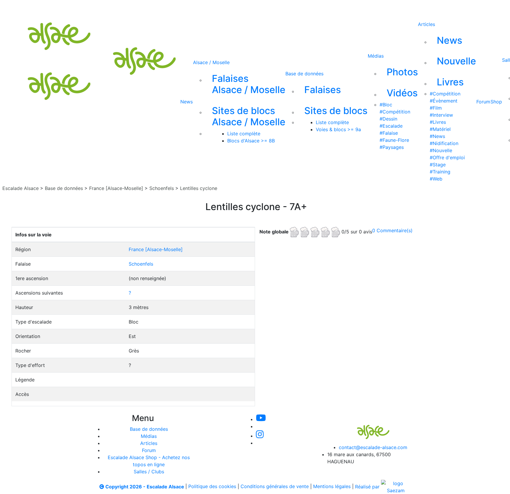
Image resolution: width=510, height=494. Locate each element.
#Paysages (392, 147)
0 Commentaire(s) (392, 230)
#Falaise (389, 133)
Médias (376, 56)
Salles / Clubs (149, 471)
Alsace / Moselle (211, 62)
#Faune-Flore (394, 140)
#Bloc (386, 105)
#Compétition (395, 112)
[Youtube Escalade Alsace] (202, 8)
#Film (436, 108)
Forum (483, 102)
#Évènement (443, 101)
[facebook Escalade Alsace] (261, 8)
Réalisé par (368, 487)
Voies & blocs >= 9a (338, 129)
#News (437, 136)
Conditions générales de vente (275, 487)
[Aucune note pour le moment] (315, 231)
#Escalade (391, 126)
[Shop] (281, 8)
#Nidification (444, 143)
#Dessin (388, 119)
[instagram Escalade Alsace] (242, 8)
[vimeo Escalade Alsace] (222, 8)
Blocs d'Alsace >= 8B (251, 141)
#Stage (438, 165)
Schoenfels (161, 188)
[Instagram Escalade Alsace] (260, 436)
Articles (426, 24)
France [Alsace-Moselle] (116, 188)
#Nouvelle (441, 150)
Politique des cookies (212, 487)
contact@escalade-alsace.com (373, 447)
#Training (440, 172)
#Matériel (440, 129)
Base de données (304, 74)
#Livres (438, 122)
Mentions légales (332, 487)
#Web (436, 179)
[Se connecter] (298, 8)
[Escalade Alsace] (367, 428)
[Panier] (307, 8)
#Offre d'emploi (447, 157)
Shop (496, 102)
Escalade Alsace (20, 188)
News (186, 102)
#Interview (441, 115)
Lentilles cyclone (198, 188)
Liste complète (243, 133)
